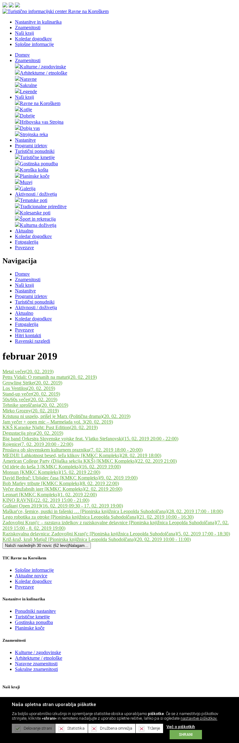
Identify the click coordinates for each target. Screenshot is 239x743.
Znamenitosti (27, 60)
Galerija (27, 188)
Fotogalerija (26, 242)
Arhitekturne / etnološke (43, 73)
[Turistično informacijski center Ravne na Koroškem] (55, 11)
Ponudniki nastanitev (35, 611)
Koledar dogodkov (33, 236)
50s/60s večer (29, 399)
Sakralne (28, 85)
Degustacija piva (32, 433)
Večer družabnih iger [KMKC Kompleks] (62, 489)
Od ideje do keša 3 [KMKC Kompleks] (61, 466)
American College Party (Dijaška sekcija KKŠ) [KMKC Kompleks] (89, 461)
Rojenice (37, 444)
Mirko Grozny (30, 410)
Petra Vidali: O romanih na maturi (49, 377)
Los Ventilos (28, 388)
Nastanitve (25, 140)
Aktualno (24, 230)
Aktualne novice (31, 575)
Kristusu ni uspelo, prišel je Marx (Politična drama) (66, 416)
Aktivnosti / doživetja (36, 194)
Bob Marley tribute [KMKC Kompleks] (60, 483)
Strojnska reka (34, 134)
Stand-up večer (31, 394)
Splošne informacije (34, 570)
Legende (28, 91)
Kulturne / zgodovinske (43, 66)
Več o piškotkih (180, 726)
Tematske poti (33, 200)
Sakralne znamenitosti (36, 669)
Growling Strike (32, 382)
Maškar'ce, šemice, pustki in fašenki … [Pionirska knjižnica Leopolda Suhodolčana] (112, 511)
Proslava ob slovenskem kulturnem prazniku (72, 449)
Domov (22, 54)
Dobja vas (30, 128)
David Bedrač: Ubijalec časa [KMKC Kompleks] (70, 477)
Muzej (26, 182)
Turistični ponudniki (34, 151)
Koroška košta (34, 169)
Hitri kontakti (28, 335)
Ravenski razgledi (32, 341)
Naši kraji (24, 97)
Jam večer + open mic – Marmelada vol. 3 (57, 421)
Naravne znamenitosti (36, 663)
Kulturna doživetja (38, 225)
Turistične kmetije (37, 157)
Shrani (186, 734)
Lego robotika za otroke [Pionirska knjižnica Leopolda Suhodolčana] (98, 517)
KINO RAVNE (45, 500)
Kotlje (26, 109)
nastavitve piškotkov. (198, 718)
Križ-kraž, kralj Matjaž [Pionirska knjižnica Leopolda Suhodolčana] (96, 539)
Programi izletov (31, 145)
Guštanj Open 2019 (62, 505)
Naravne (28, 79)
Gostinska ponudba (39, 163)
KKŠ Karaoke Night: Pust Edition (50, 427)
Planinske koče (34, 176)
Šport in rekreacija (38, 219)
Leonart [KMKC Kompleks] (49, 494)
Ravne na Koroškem (40, 103)
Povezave (24, 247)
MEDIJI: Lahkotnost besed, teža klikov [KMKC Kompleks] (81, 455)
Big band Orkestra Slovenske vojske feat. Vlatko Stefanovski (90, 438)
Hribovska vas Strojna (41, 122)
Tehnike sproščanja (35, 405)
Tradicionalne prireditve (43, 206)
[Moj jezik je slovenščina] (4, 5)
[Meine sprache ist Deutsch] (17, 5)
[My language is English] (11, 5)
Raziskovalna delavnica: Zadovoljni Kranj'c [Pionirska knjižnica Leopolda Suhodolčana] (116, 533)
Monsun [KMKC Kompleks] (51, 472)
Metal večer (28, 371)
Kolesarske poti (35, 212)
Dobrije (27, 115)
